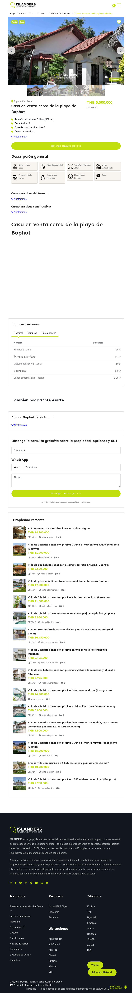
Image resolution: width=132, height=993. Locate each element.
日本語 (90, 939)
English (91, 906)
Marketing (15, 921)
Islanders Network (102, 972)
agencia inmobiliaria (20, 916)
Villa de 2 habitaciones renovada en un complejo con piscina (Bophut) (71, 613)
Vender (95, 965)
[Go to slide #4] (81, 90)
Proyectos (54, 911)
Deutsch (91, 933)
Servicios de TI (17, 927)
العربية (90, 944)
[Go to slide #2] (50, 90)
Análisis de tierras (19, 943)
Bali (50, 971)
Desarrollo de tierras (20, 954)
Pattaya (53, 960)
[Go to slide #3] (66, 90)
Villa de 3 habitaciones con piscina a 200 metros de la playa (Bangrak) (72, 779)
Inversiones (16, 949)
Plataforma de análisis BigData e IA (26, 908)
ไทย (89, 911)
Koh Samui (54, 944)
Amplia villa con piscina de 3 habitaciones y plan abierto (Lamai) (68, 762)
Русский (91, 917)
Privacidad (31, 988)
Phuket (52, 955)
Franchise (15, 960)
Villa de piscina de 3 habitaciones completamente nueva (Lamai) (68, 581)
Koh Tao (53, 949)
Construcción (17, 938)
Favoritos (53, 917)
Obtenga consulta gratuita (66, 145)
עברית (90, 928)
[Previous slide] (11, 51)
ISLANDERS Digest (58, 906)
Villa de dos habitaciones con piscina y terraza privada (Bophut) (68, 564)
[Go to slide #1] (35, 90)
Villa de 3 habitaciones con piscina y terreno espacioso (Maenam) (69, 597)
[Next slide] (120, 51)
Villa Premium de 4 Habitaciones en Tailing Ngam (59, 528)
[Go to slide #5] (97, 90)
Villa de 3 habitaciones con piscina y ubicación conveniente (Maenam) (71, 706)
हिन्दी (89, 950)
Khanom (53, 966)
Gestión (14, 932)
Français (91, 922)
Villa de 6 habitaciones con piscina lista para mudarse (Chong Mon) (70, 690)
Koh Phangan (55, 938)
